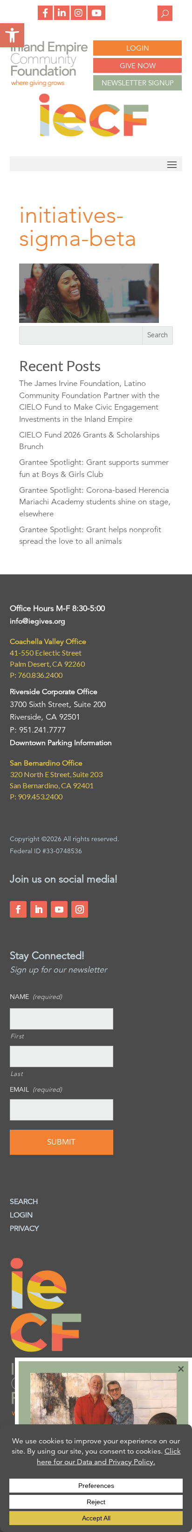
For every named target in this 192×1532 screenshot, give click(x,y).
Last (16, 1073)
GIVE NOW (138, 65)
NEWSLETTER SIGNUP (138, 82)
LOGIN (137, 48)
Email (36, 1089)
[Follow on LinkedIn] (38, 909)
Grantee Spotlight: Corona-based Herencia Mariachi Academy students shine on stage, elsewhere (95, 502)
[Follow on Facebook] (18, 909)
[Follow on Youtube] (59, 909)
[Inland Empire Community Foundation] (93, 135)
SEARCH (24, 1201)
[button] (12, 35)
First (17, 1036)
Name (36, 996)
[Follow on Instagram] (79, 909)
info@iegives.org (37, 621)
